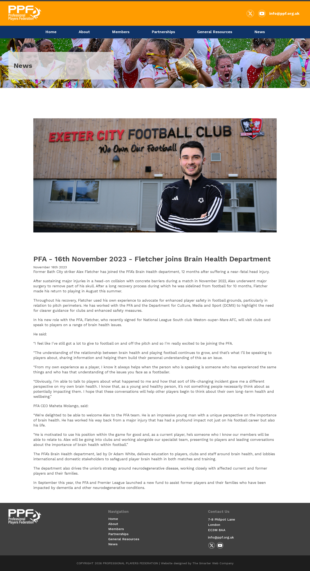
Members (120, 32)
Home (51, 32)
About (84, 32)
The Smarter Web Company (212, 563)
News (259, 32)
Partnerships (163, 32)
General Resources (214, 32)
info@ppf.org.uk (284, 13)
